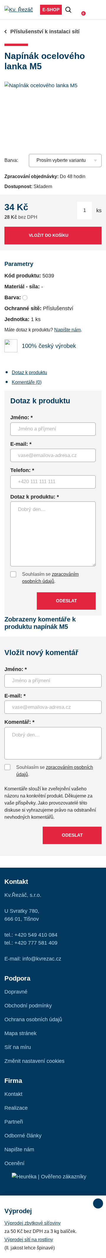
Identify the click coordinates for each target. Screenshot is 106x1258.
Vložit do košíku (48, 235)
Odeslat (66, 600)
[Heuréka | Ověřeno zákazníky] (49, 1177)
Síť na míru (17, 1047)
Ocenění (14, 1163)
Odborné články (23, 1136)
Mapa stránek (20, 1033)
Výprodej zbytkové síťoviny (32, 1223)
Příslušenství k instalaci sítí (45, 31)
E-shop (50, 9)
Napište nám (67, 329)
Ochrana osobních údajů (33, 1019)
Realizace (16, 1108)
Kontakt (13, 1094)
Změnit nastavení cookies (34, 1061)
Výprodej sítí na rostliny (28, 1239)
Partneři (13, 1122)
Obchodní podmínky (28, 1006)
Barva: (11, 160)
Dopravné (15, 992)
